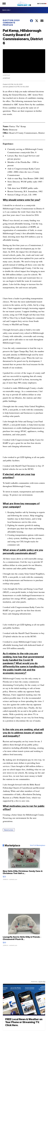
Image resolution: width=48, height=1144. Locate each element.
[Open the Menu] (4, 3)
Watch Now (41, 3)
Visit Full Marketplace (37, 845)
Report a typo (8, 830)
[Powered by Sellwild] (41, 982)
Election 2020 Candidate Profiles (11, 22)
